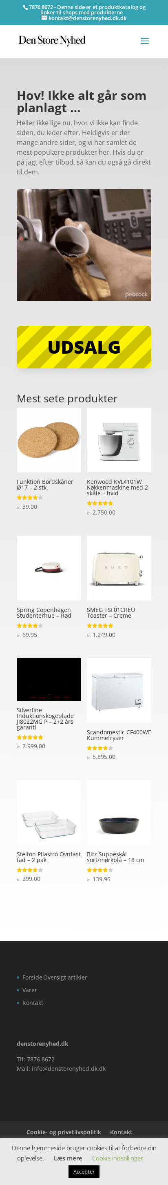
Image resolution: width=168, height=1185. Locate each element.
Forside (32, 977)
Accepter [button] (84, 1171)
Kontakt (32, 1003)
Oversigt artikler (65, 977)
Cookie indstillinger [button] (117, 1158)
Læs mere (68, 1158)
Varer (29, 990)
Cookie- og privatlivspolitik (64, 1132)
